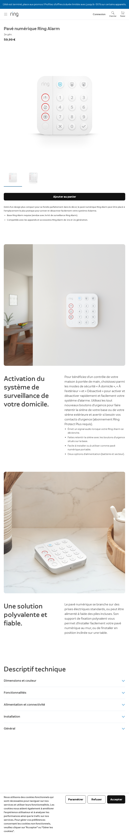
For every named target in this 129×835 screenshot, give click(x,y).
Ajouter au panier (64, 196)
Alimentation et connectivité (24, 704)
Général (9, 728)
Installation (12, 716)
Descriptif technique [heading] (35, 669)
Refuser (96, 799)
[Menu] (6, 14)
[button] (13, 177)
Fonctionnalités (15, 692)
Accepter (116, 799)
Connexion (99, 14)
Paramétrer (75, 799)
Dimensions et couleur (20, 680)
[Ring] (14, 14)
